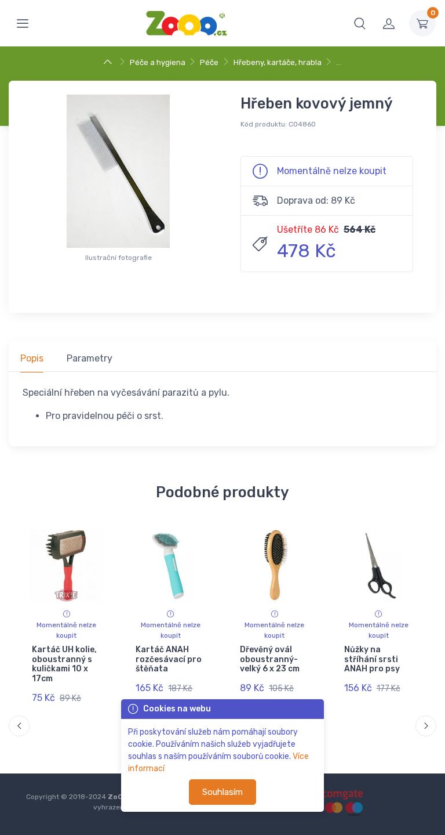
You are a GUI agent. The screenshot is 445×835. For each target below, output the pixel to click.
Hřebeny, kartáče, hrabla (278, 62)
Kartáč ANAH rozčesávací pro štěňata (169, 659)
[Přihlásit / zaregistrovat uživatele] (388, 23)
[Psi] (109, 62)
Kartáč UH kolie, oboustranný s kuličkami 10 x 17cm (64, 664)
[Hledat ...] (359, 23)
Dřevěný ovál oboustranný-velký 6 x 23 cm (270, 659)
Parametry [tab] (89, 358)
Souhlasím (222, 792)
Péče (209, 62)
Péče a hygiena (157, 62)
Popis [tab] (31, 358)
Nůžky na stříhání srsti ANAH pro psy (371, 659)
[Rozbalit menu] (22, 23)
